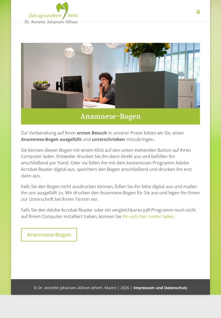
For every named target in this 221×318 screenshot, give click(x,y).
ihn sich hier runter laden (148, 216)
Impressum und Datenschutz (160, 287)
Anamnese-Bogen (49, 234)
